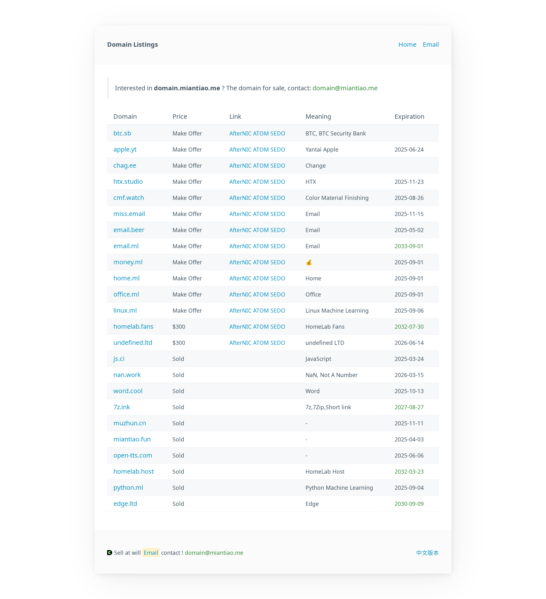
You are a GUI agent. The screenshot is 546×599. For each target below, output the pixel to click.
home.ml (126, 278)
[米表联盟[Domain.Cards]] (109, 552)
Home (407, 44)
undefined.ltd (132, 342)
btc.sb (122, 133)
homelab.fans (133, 326)
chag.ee (124, 165)
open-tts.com (132, 455)
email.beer (128, 229)
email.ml (126, 246)
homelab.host (133, 471)
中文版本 (427, 552)
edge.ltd (125, 503)
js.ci (118, 358)
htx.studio (128, 181)
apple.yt (124, 149)
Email (431, 44)
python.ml (128, 487)
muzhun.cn (129, 423)
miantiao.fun (132, 439)
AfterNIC (240, 133)
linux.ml (125, 310)
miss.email (129, 213)
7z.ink (121, 407)
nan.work (127, 374)
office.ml (126, 294)
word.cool (128, 390)
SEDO (277, 133)
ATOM (261, 133)
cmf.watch (128, 197)
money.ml (128, 262)
